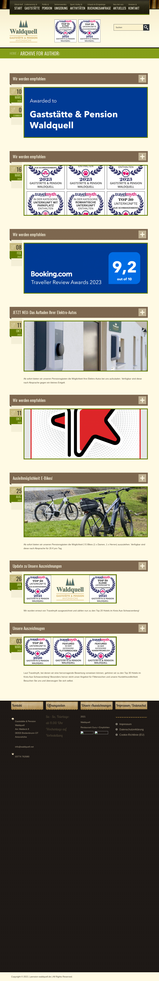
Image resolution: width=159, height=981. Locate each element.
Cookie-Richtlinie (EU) (131, 734)
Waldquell (85, 722)
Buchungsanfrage (99, 6)
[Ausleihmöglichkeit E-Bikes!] (86, 539)
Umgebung (61, 6)
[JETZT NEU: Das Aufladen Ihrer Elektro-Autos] (86, 373)
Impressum (125, 724)
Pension (47, 6)
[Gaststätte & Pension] (55, 41)
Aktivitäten (77, 6)
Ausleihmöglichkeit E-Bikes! (33, 478)
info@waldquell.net (24, 746)
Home (13, 53)
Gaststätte (32, 6)
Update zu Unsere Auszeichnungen (37, 566)
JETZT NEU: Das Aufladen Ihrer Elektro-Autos (45, 312)
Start (18, 6)
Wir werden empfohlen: (29, 78)
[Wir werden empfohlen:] (86, 139)
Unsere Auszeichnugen (29, 628)
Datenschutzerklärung (131, 729)
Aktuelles (119, 6)
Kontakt (133, 6)
